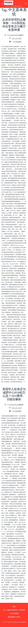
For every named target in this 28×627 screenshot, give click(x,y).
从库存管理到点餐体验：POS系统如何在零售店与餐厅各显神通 (14, 25)
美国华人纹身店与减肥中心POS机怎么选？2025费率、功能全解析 (14, 394)
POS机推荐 (17, 42)
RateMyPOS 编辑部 (16, 35)
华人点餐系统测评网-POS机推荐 (14, 610)
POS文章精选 (14, 613)
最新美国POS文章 (14, 617)
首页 (14, 607)
